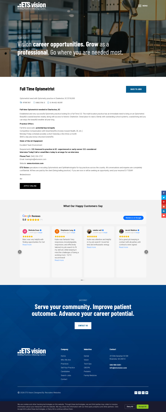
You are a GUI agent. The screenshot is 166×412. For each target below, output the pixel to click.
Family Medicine (90, 375)
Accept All (142, 406)
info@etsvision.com (118, 368)
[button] (139, 6)
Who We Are (66, 360)
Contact (64, 379)
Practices (64, 364)
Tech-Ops (87, 364)
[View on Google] (25, 231)
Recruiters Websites (53, 393)
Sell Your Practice (68, 368)
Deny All (130, 406)
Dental (86, 356)
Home (63, 356)
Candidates (65, 371)
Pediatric (87, 371)
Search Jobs (66, 375)
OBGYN (87, 368)
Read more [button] (27, 245)
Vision (86, 360)
